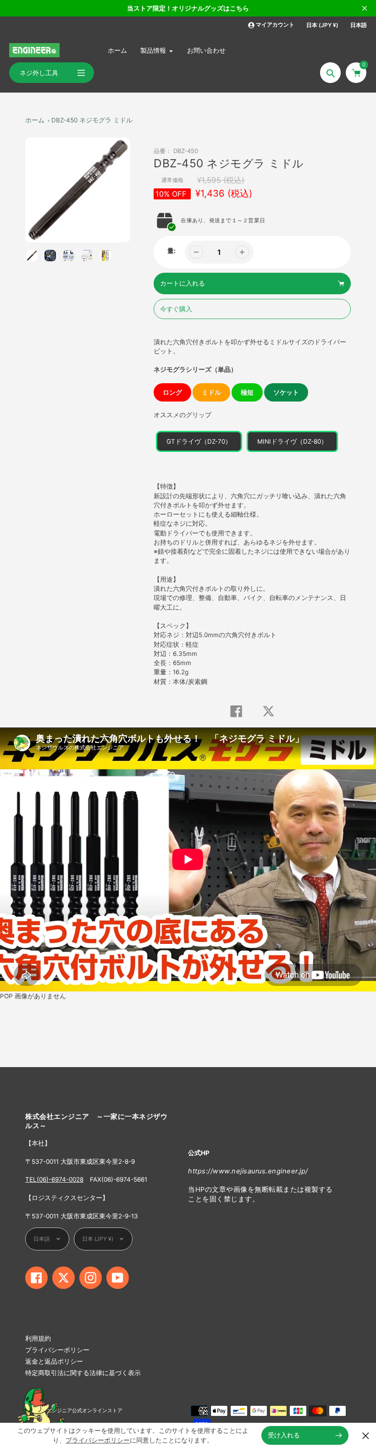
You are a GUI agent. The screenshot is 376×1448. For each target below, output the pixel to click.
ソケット (286, 392)
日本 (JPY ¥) (322, 25)
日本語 (358, 25)
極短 (247, 392)
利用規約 (38, 1338)
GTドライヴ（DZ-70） (199, 441)
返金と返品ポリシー (54, 1361)
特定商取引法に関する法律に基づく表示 (83, 1372)
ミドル (211, 392)
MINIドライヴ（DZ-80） (292, 441)
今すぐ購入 (176, 309)
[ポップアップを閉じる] (365, 1435)
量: (171, 250)
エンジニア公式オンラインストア (84, 1411)
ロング (172, 392)
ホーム (34, 120)
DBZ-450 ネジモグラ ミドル (92, 120)
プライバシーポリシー (57, 1350)
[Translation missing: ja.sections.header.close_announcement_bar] (364, 8)
